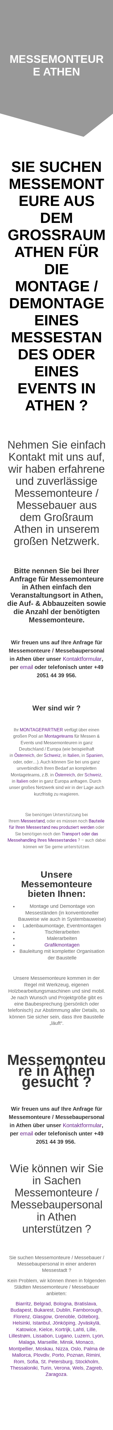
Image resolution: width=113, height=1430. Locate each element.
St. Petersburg (56, 1361)
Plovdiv (41, 1355)
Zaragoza (56, 1374)
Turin (45, 1368)
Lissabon (43, 1336)
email (26, 667)
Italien (73, 755)
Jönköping (64, 1323)
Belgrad (42, 1303)
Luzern (82, 1336)
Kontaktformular (82, 659)
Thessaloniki (24, 1368)
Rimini (93, 1355)
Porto (58, 1355)
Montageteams (58, 736)
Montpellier (21, 1348)
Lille (91, 1329)
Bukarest (43, 1310)
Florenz (21, 1316)
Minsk (66, 1342)
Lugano (63, 1336)
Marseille (47, 1342)
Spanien (94, 755)
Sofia (32, 1361)
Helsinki (21, 1323)
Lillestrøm (19, 1336)
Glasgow (42, 1316)
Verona (62, 1368)
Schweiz (52, 755)
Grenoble (65, 1316)
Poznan (75, 1355)
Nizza (62, 1348)
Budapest (20, 1310)
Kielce (45, 1329)
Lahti (78, 1329)
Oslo (76, 1348)
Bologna (62, 1303)
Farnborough (87, 1310)
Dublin (63, 1310)
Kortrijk (62, 1329)
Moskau (44, 1348)
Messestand (33, 821)
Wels (77, 1368)
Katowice (26, 1329)
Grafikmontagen (62, 945)
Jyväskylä (88, 1323)
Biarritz (23, 1303)
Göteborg (88, 1316)
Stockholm (86, 1361)
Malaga (27, 1342)
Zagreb (94, 1368)
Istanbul (41, 1323)
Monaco (84, 1342)
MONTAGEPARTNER (41, 729)
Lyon (97, 1336)
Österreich (24, 755)
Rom (19, 1361)
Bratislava (85, 1303)
